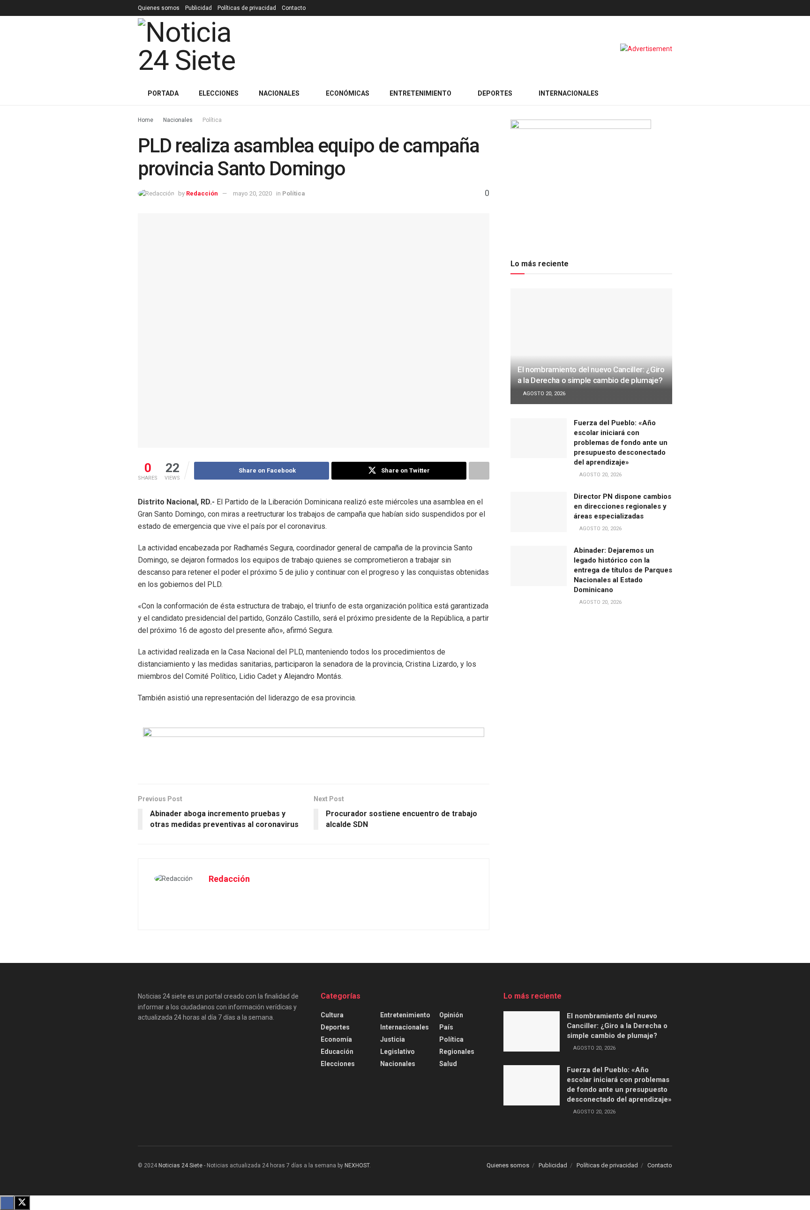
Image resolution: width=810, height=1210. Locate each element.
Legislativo (397, 1051)
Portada (163, 93)
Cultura (332, 1015)
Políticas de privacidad (247, 8)
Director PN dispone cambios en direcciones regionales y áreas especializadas (622, 506)
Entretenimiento (420, 93)
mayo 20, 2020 (252, 193)
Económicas (347, 93)
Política (212, 120)
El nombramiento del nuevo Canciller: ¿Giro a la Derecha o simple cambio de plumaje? (617, 1026)
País (446, 1027)
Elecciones (219, 93)
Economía (336, 1039)
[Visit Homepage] (202, 48)
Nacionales (279, 93)
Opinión (451, 1015)
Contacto (294, 8)
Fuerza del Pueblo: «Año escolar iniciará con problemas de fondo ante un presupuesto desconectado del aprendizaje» (621, 442)
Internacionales (569, 93)
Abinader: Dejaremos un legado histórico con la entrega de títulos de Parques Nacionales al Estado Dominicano (623, 570)
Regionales (456, 1051)
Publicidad (198, 8)
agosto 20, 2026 (543, 394)
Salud (448, 1063)
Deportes (495, 93)
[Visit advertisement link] (646, 48)
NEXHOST (357, 1165)
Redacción (202, 193)
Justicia (392, 1039)
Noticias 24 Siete (180, 1165)
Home (145, 120)
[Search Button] (668, 93)
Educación (337, 1051)
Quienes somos (159, 8)
